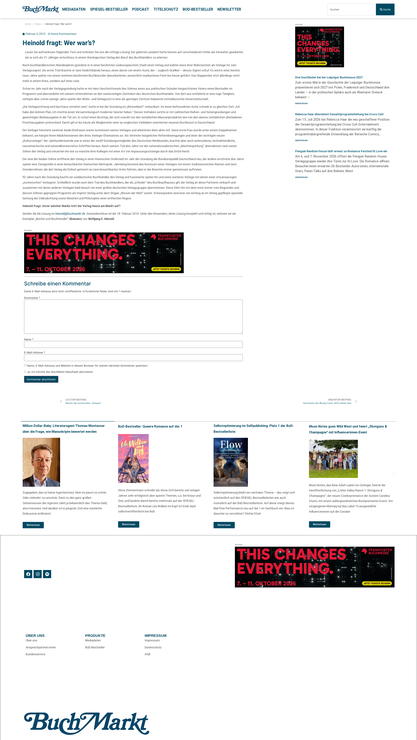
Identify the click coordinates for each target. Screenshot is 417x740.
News (38, 23)
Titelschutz (166, 9)
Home (28, 23)
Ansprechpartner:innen (41, 647)
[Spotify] (47, 574)
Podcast (140, 9)
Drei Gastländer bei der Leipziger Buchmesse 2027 (329, 77)
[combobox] (351, 9)
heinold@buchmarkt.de (70, 213)
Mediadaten (74, 9)
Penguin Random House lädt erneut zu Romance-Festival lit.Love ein (341, 151)
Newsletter (229, 9)
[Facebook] (28, 574)
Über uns (31, 640)
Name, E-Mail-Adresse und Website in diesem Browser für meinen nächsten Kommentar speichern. (87, 365)
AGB (147, 654)
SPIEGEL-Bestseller (109, 9)
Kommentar (32, 297)
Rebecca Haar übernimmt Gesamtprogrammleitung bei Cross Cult (339, 114)
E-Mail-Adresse (34, 352)
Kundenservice (35, 654)
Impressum (152, 640)
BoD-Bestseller (198, 9)
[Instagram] (38, 574)
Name (28, 339)
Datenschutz (153, 647)
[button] (23, 473)
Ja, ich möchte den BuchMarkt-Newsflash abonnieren (59, 371)
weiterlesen (301, 103)
